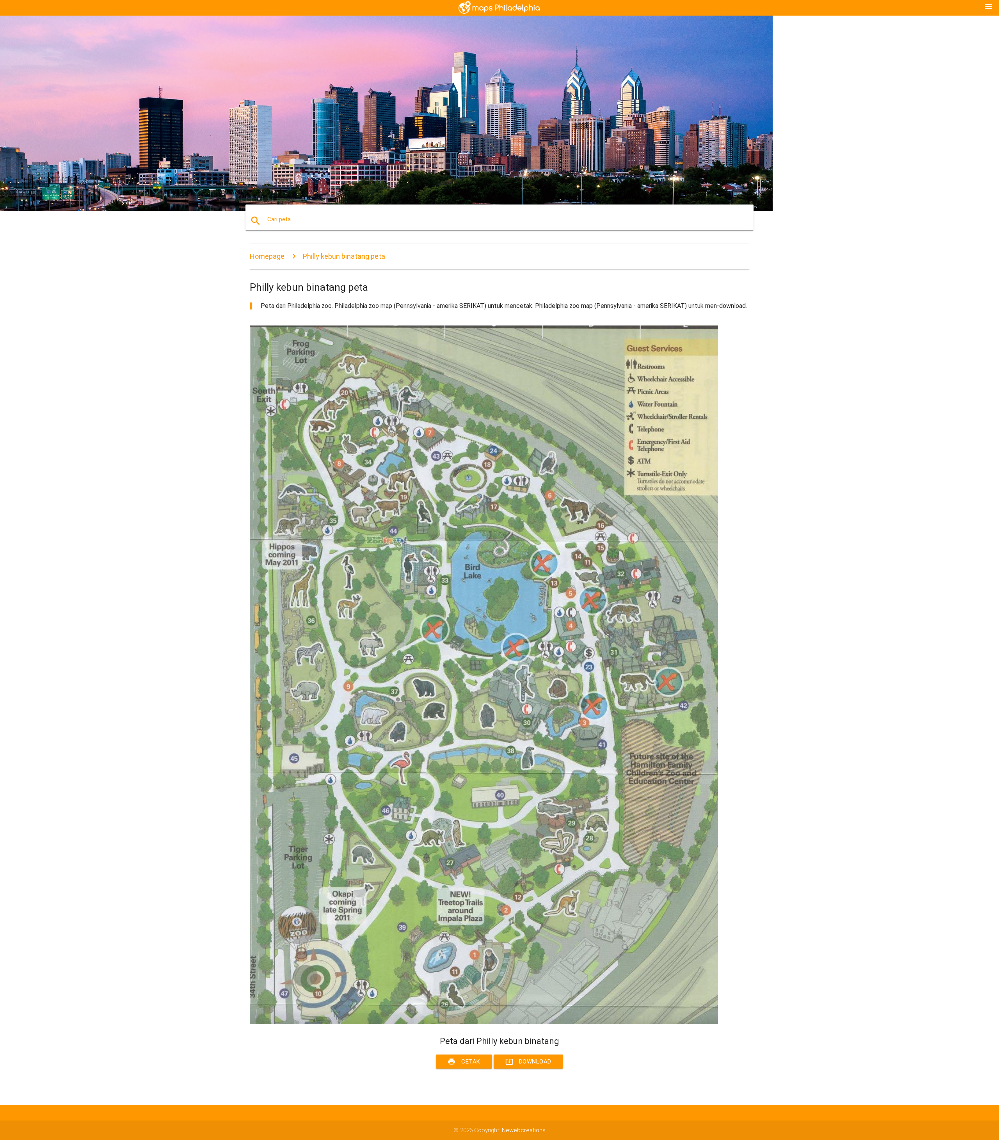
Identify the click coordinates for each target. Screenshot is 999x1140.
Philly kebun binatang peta (344, 256)
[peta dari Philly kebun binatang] (484, 1021)
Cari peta (279, 219)
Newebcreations (524, 1130)
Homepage (267, 256)
